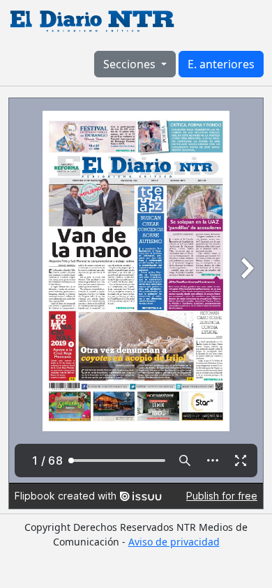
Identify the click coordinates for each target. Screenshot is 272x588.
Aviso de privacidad (174, 541)
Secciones (130, 64)
